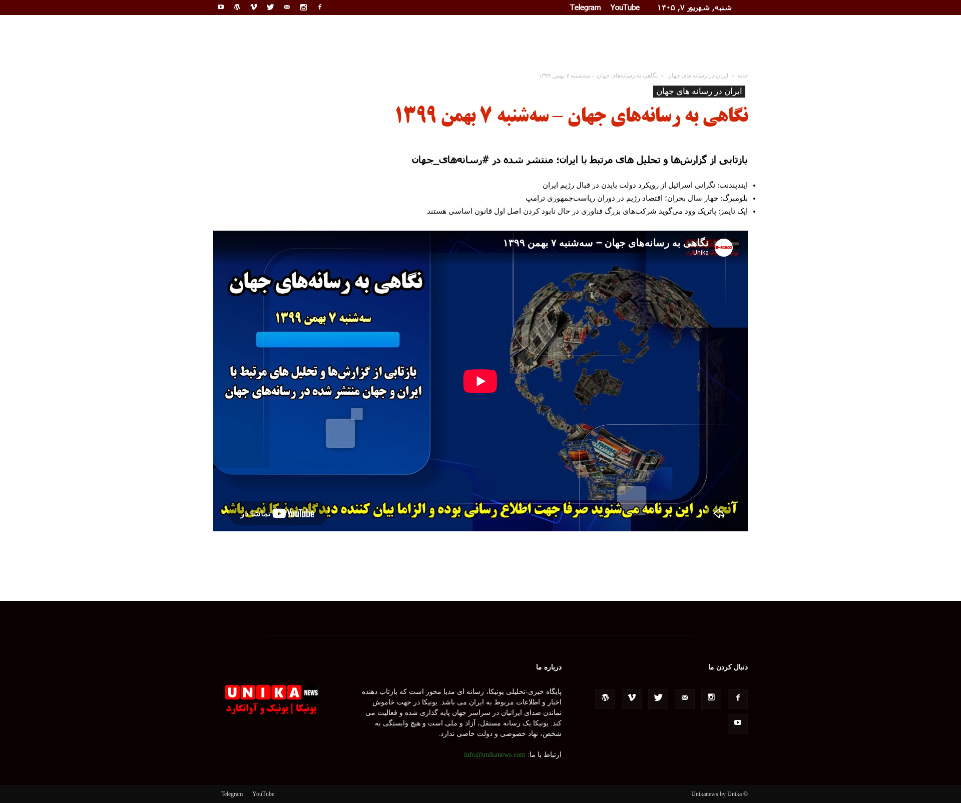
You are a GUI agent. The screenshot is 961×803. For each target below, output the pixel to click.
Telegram (585, 7)
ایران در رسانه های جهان (699, 91)
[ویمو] (253, 7)
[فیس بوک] (319, 7)
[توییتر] (270, 7)
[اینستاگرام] (303, 7)
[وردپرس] (237, 7)
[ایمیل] (286, 7)
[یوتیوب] (220, 7)
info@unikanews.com (495, 754)
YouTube (625, 7)
